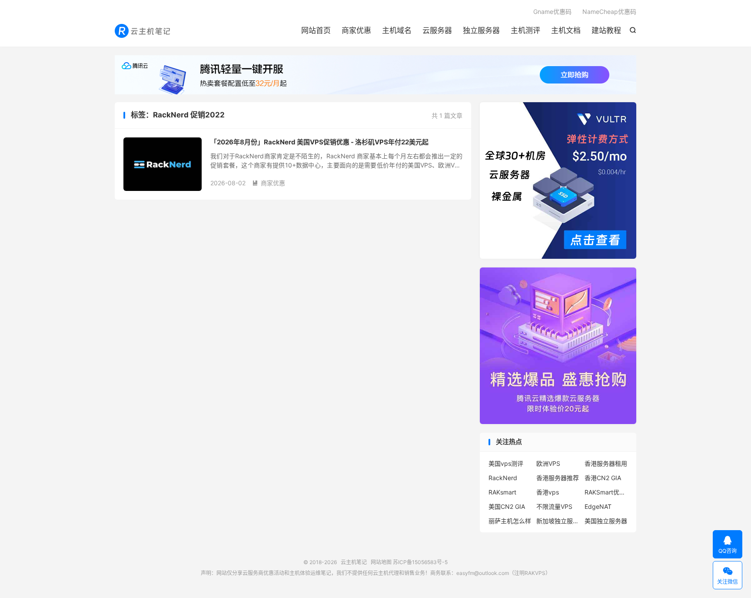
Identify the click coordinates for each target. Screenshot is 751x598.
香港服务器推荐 (557, 477)
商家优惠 (356, 30)
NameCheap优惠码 (609, 11)
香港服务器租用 (606, 463)
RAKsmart (502, 492)
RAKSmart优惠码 (606, 492)
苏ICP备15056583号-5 (420, 562)
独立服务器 (481, 30)
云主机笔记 (143, 31)
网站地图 (381, 562)
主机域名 (397, 30)
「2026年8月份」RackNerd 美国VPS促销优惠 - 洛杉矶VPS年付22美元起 (319, 142)
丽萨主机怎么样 (509, 521)
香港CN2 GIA (603, 477)
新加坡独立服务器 (558, 521)
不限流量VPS (554, 506)
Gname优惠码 (552, 11)
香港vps (547, 492)
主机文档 (566, 30)
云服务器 (437, 30)
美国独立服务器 (606, 521)
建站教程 (606, 30)
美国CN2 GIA (506, 506)
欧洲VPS (548, 463)
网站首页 (316, 30)
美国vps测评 (505, 463)
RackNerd (502, 477)
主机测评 (525, 30)
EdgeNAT (598, 506)
